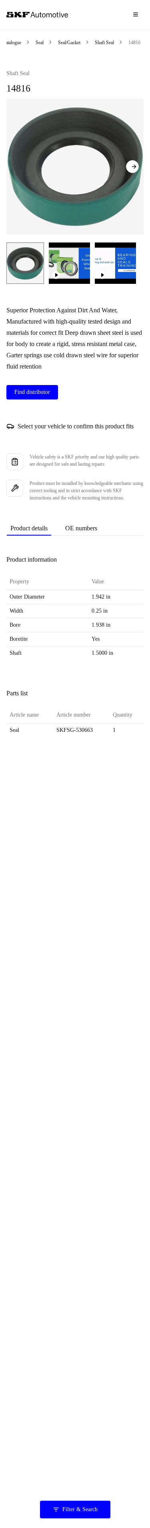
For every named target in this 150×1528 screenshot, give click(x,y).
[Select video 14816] (69, 263)
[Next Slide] (132, 166)
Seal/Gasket (69, 42)
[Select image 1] (25, 263)
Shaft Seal (104, 42)
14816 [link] (134, 42)
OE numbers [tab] (81, 528)
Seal (40, 42)
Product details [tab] (29, 528)
